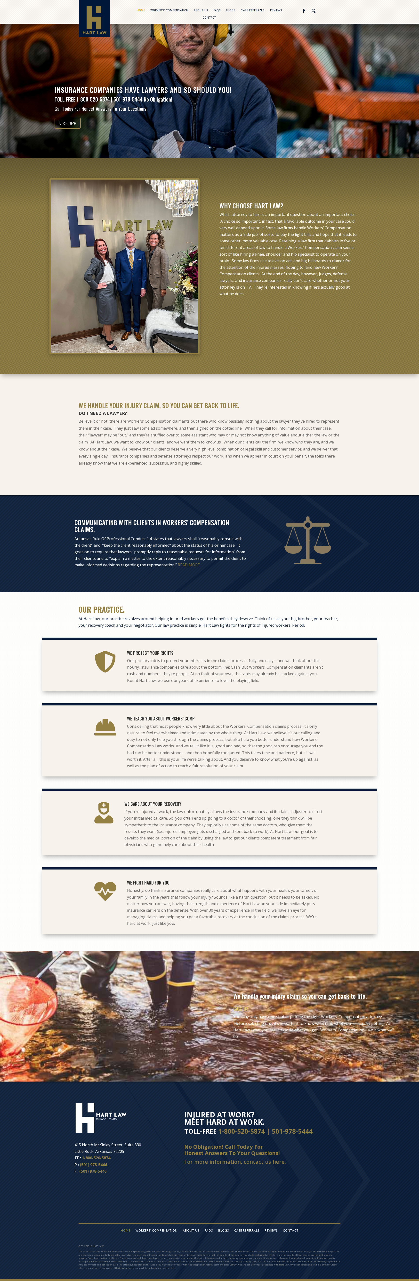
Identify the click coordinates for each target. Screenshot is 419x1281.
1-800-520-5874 (96, 1158)
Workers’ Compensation (169, 10)
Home (141, 10)
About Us (201, 10)
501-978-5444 (292, 1131)
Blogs (230, 10)
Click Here (67, 128)
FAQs (217, 10)
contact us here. (265, 1161)
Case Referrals (253, 10)
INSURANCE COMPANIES (88, 84)
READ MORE (189, 565)
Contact (209, 17)
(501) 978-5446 (92, 1171)
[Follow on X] (313, 11)
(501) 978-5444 (93, 1164)
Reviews (276, 10)
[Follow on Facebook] (304, 11)
